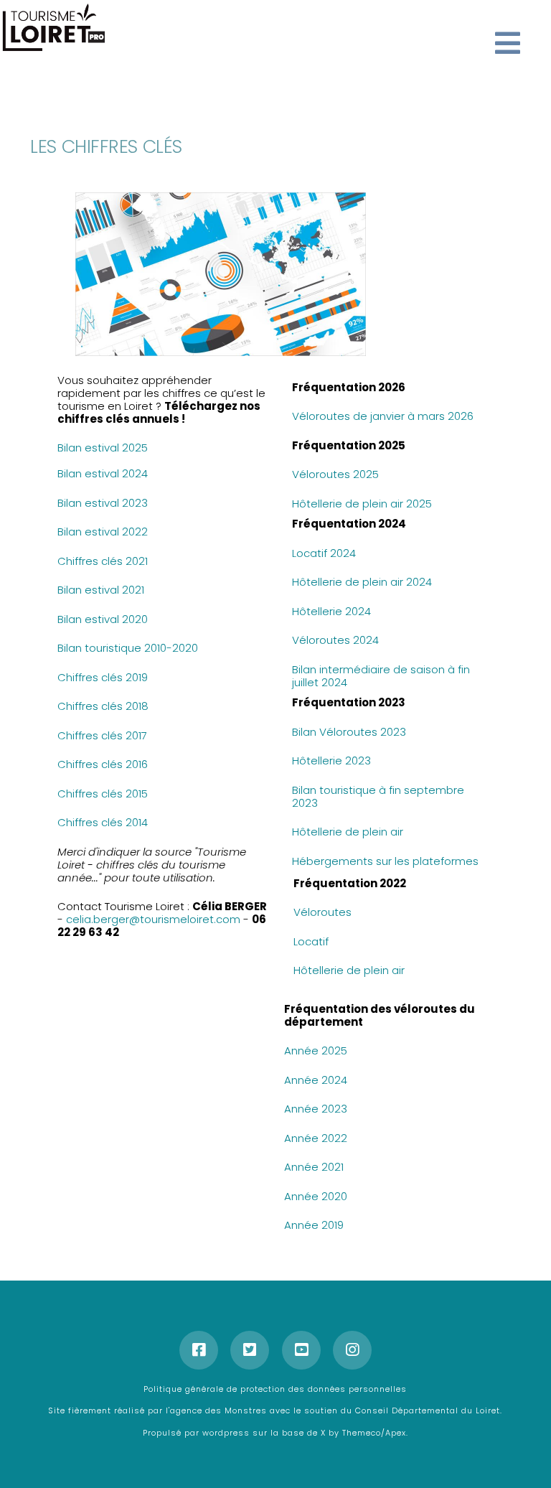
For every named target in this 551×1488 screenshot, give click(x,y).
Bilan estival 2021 (100, 589)
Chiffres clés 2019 (102, 677)
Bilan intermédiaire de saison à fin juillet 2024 (381, 676)
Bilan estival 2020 (102, 619)
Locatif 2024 (324, 553)
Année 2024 (315, 1079)
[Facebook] (198, 1350)
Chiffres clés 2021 (102, 560)
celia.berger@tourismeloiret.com (153, 919)
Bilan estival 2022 (102, 531)
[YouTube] (301, 1350)
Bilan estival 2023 (102, 502)
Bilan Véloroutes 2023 (349, 731)
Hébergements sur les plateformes (385, 861)
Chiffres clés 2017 (103, 735)
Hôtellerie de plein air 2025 (362, 503)
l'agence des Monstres (218, 1410)
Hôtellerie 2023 (331, 760)
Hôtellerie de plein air (349, 831)
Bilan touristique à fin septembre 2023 (378, 796)
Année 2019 (314, 1224)
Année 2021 (314, 1166)
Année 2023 (315, 1108)
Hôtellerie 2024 (331, 611)
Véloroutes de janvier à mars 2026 (383, 416)
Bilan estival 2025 (102, 447)
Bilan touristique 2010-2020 (127, 647)
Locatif (311, 941)
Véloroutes (322, 912)
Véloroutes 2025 (335, 474)
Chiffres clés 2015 (102, 793)
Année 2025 (315, 1050)
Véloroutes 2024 (335, 639)
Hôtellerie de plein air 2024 (362, 581)
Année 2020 (315, 1196)
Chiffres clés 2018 (103, 705)
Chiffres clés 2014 (102, 822)
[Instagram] (352, 1350)
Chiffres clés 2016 (102, 764)
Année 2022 (315, 1138)
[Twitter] (249, 1350)
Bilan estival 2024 (102, 473)
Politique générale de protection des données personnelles (275, 1389)
